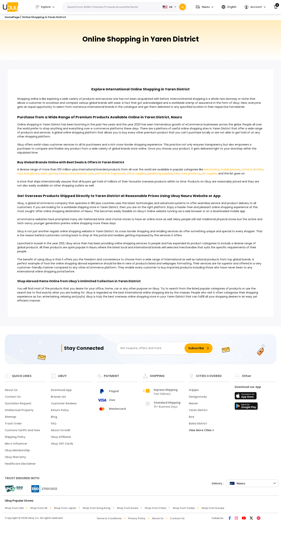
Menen (193, 403)
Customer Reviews (64, 403)
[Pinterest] (258, 518)
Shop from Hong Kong (96, 508)
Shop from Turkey (184, 508)
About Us (11, 390)
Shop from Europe (212, 508)
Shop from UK (38, 508)
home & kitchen (252, 169)
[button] (205, 7)
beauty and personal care (76, 173)
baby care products (187, 173)
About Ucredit (60, 430)
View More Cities (200, 430)
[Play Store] (246, 407)
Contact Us (13, 397)
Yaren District (198, 410)
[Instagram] (236, 518)
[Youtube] (243, 518)
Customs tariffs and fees (22, 430)
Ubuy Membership (17, 450)
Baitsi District (198, 423)
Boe (191, 417)
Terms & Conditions (109, 518)
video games (49, 173)
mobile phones (230, 169)
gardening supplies (159, 173)
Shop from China (155, 508)
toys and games (28, 173)
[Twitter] (251, 518)
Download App (61, 390)
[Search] (182, 7)
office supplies (136, 173)
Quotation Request (18, 403)
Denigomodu (198, 397)
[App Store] (246, 397)
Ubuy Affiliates (61, 437)
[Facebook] (229, 518)
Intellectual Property (19, 410)
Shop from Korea (127, 508)
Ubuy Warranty (15, 457)
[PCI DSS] (14, 488)
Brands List (58, 397)
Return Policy (60, 410)
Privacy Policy (136, 518)
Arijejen (194, 390)
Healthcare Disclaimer (20, 464)
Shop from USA (14, 508)
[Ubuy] (10, 6)
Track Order (13, 423)
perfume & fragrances (110, 173)
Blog (54, 417)
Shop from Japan (65, 508)
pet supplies (209, 173)
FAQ (53, 423)
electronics (211, 169)
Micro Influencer (16, 444)
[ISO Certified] (42, 488)
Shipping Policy (15, 437)
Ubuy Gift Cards (62, 444)
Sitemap (10, 417)
